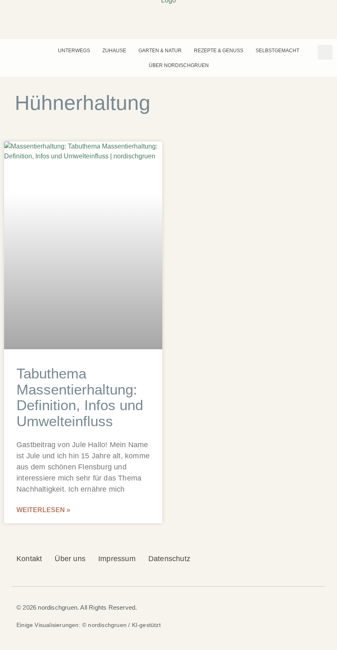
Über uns (70, 559)
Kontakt (29, 559)
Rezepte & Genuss (218, 50)
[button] (325, 52)
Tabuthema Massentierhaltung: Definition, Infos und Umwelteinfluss (79, 397)
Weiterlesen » (43, 509)
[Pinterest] (10, 51)
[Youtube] (33, 51)
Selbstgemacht (277, 50)
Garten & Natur (160, 50)
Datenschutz (169, 559)
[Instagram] (21, 51)
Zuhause (114, 50)
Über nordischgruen (179, 65)
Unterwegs (74, 50)
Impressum (117, 559)
